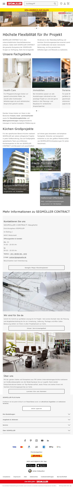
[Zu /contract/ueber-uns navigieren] (36, 352)
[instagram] (36, 440)
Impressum (17, 476)
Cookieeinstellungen (47, 476)
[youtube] (42, 440)
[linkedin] (48, 440)
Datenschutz (34, 476)
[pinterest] (31, 440)
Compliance (6, 476)
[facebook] (25, 440)
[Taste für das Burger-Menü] (4, 3)
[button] (36, 28)
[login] (65, 3)
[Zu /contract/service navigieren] (36, 291)
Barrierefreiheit (62, 476)
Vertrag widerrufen (64, 485)
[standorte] (61, 3)
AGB (25, 476)
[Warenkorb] (68, 3)
